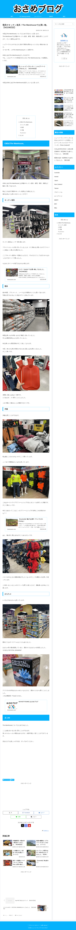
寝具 (22, 127)
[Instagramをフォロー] (25, 825)
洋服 (22, 130)
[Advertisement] (26, 99)
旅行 (13, 779)
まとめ (21, 135)
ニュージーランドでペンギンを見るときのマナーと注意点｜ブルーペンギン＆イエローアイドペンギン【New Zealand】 (63, 141)
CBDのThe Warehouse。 (26, 122)
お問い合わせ (44, 925)
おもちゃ (23, 132)
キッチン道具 (24, 124)
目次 (24, 118)
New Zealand (7, 779)
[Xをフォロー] (22, 825)
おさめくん (64, 40)
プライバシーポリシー (34, 925)
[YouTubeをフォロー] (29, 825)
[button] (33, 817)
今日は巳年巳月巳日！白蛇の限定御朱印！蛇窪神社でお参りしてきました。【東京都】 (63, 151)
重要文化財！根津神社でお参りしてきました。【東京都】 (63, 159)
